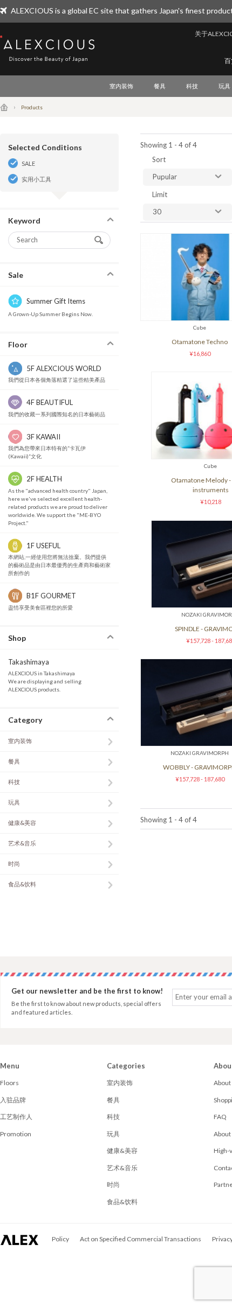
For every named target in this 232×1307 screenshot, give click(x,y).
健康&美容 (22, 822)
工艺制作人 (16, 1117)
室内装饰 (121, 85)
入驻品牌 (13, 1100)
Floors (9, 1083)
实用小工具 (36, 179)
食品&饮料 (22, 883)
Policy (60, 1239)
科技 (192, 85)
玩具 (14, 802)
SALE (28, 163)
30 (157, 211)
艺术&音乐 (22, 843)
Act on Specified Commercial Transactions (140, 1239)
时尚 (14, 863)
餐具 (160, 85)
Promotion (15, 1134)
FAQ (220, 1117)
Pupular (165, 176)
